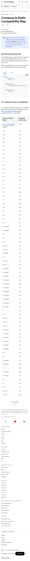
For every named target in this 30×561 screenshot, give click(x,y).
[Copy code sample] (28, 75)
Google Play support (5, 523)
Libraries (26, 11)
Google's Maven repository (16, 60)
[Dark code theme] (26, 75)
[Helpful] (10, 14)
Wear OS (3, 469)
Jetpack (14, 6)
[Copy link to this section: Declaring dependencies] (22, 54)
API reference (4, 508)
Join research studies (6, 526)
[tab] (5, 72)
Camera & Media (5, 456)
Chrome (3, 537)
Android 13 (3, 492)
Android (3, 429)
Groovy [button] (5, 72)
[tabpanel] (15, 85)
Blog (2, 441)
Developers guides (5, 505)
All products (4, 544)
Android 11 (3, 497)
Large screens (4, 467)
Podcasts (3, 443)
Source (2, 436)
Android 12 (3, 494)
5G (2, 461)
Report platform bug (5, 519)
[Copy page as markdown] (7, 25)
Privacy (2, 459)
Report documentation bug (7, 521)
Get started (5, 6)
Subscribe (20, 553)
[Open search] (19, 2)
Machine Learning (5, 451)
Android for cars (5, 474)
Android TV (3, 477)
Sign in (26, 1)
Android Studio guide (6, 503)
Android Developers (5, 11)
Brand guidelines (15, 550)
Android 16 (3, 485)
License (8, 550)
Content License (15, 411)
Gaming (3, 449)
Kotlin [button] (11, 72)
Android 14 (3, 490)
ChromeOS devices (5, 472)
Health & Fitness (4, 454)
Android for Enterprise (6, 431)
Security (3, 434)
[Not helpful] (12, 14)
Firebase (3, 540)
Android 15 (3, 487)
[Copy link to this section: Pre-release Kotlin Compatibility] (2, 104)
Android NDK (4, 512)
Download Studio (5, 510)
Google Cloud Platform (6, 542)
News (2, 438)
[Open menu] (2, 2)
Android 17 (3, 483)
